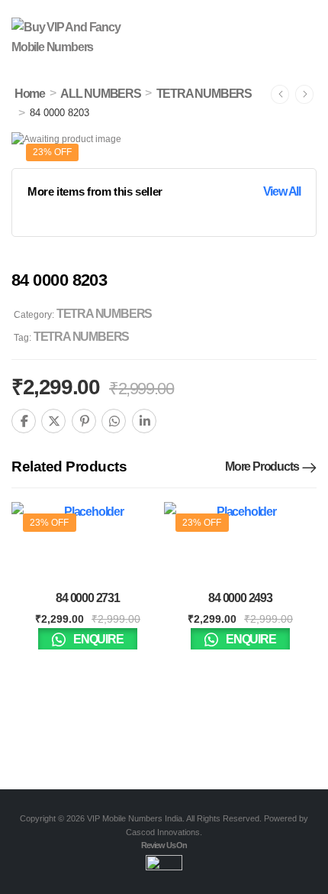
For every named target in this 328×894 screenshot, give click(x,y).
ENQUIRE (97, 639)
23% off (52, 152)
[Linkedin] (144, 421)
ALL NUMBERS (100, 93)
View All (282, 191)
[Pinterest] (84, 421)
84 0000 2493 (240, 597)
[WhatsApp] (113, 421)
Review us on (164, 845)
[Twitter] (53, 421)
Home (29, 93)
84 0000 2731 (88, 597)
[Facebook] (23, 421)
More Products (261, 466)
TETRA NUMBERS (204, 93)
